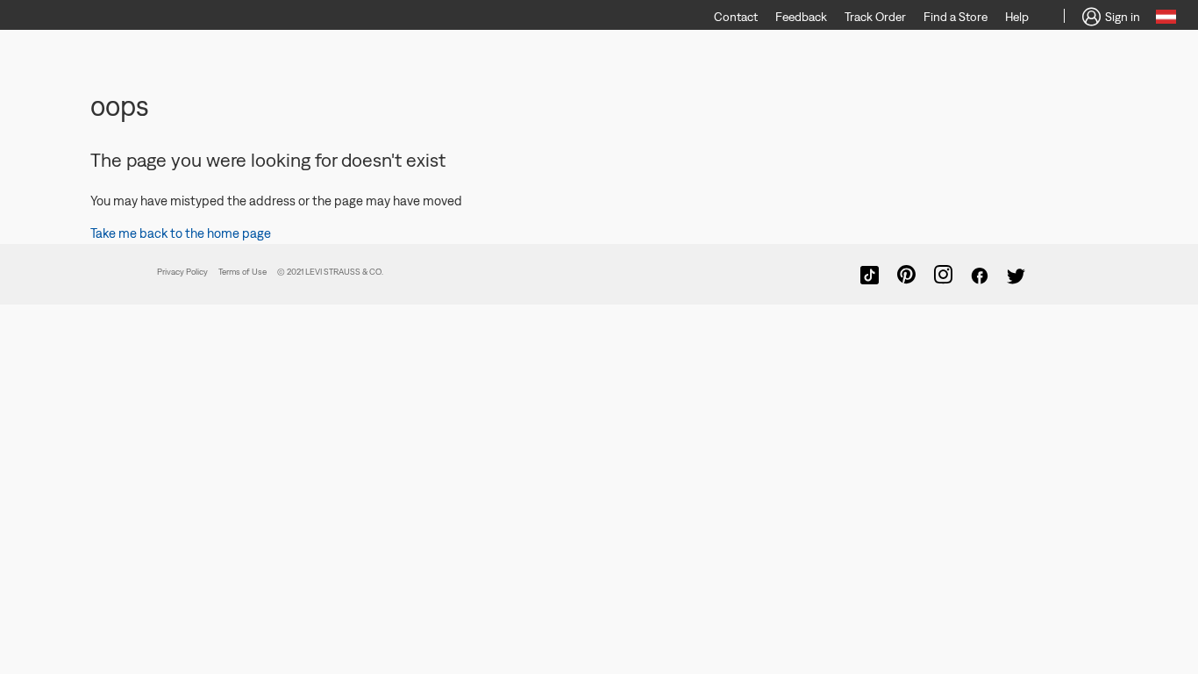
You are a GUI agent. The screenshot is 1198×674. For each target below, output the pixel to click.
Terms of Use (242, 271)
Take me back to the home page (180, 233)
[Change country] (1166, 19)
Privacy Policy (182, 271)
